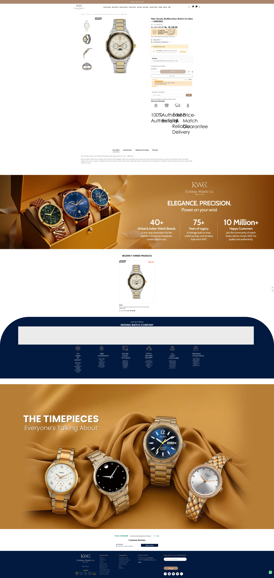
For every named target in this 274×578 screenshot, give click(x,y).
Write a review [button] (149, 545)
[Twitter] (181, 573)
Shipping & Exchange (142, 150)
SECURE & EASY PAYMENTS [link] (125, 356)
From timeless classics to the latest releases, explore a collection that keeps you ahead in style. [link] (196, 362)
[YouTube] (177, 573)
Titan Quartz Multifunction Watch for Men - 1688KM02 (134, 307)
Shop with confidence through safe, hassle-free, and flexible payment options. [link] (125, 364)
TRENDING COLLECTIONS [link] (196, 355)
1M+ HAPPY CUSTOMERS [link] (172, 356)
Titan (120, 305)
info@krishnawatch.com (149, 559)
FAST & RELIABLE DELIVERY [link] (148, 355)
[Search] (189, 7)
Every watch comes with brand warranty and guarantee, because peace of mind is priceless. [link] (101, 362)
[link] (189, 72)
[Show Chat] (271, 572)
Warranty (155, 150)
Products (89, 14)
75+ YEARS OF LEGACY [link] (77, 357)
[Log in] (199, 7)
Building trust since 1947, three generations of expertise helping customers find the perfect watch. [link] (77, 367)
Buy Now (172, 76)
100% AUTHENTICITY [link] (101, 355)
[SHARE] (192, 72)
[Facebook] (165, 573)
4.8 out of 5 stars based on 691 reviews (140, 536)
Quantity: (154, 69)
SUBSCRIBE (170, 568)
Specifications (127, 150)
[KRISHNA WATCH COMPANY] (137, 456)
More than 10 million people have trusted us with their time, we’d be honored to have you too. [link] (172, 364)
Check (189, 95)
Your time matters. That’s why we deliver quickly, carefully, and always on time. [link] (148, 364)
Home (83, 14)
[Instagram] (169, 573)
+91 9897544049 (149, 557)
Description (116, 150)
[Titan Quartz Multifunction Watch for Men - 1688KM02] (137, 281)
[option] (121, 46)
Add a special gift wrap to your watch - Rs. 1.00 (166, 60)
